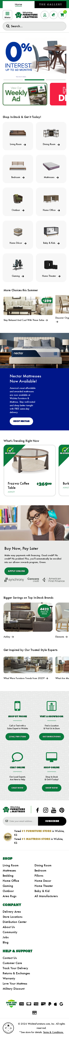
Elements (60, 636)
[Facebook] (37, 810)
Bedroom (40, 870)
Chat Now (17, 788)
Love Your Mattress (15, 983)
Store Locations (12, 917)
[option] (34, 56)
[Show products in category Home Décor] (18, 232)
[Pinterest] (61, 810)
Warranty (9, 978)
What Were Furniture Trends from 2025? (24, 678)
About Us (9, 927)
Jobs (5, 937)
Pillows (38, 876)
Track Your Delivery (15, 968)
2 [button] (34, 79)
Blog (5, 942)
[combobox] (34, 26)
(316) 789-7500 (17, 736)
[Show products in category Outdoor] (18, 199)
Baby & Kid (42, 891)
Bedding (8, 876)
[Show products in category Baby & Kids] (51, 232)
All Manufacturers (46, 896)
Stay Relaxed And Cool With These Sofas (24, 320)
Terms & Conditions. (53, 1032)
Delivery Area (12, 912)
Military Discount (13, 989)
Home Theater (43, 886)
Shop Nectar (21, 421)
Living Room (11, 865)
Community (10, 932)
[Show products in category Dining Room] (51, 133)
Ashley (11, 492)
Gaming (8, 886)
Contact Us (10, 958)
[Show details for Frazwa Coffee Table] (29, 460)
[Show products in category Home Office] (51, 199)
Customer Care (12, 963)
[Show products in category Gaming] (18, 265)
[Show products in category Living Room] (18, 133)
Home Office (11, 881)
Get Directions (52, 736)
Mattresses (9, 870)
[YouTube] (53, 810)
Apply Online (16, 571)
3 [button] (56, 79)
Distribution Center (15, 922)
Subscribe (52, 821)
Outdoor (8, 891)
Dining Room (42, 865)
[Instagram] (45, 810)
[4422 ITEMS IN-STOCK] (28, 616)
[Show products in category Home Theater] (51, 265)
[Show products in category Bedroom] (18, 166)
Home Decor (42, 881)
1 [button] (13, 79)
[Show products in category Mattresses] (51, 166)
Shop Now (51, 788)
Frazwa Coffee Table (18, 485)
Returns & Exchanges (16, 973)
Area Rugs (9, 896)
